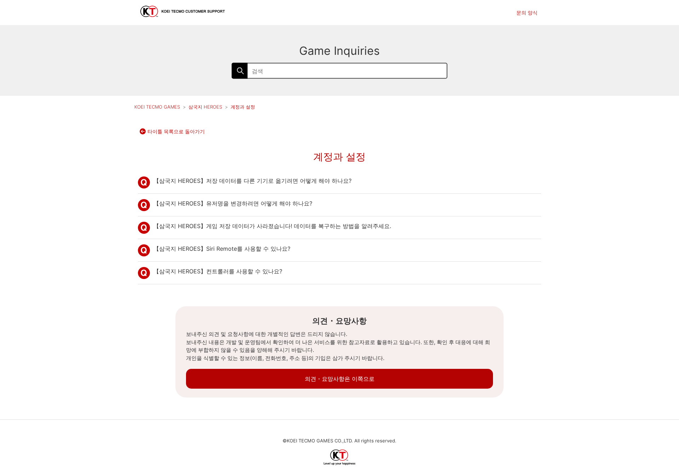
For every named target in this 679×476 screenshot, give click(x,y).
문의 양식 (527, 13)
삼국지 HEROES (206, 107)
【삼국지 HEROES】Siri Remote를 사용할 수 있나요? (221, 248)
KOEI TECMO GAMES (157, 107)
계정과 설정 (243, 107)
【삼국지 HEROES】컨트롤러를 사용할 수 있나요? (217, 271)
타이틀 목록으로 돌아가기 (176, 131)
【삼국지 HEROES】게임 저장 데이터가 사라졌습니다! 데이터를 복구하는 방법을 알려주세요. (272, 226)
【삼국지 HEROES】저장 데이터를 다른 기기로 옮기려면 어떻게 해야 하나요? (252, 180)
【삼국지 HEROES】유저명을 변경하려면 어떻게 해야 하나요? (232, 203)
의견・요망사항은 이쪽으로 (340, 378)
